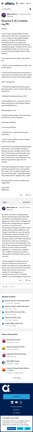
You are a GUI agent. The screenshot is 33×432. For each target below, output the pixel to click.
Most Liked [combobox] (27, 202)
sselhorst (15, 349)
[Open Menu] (30, 9)
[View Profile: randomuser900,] (4, 369)
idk (15, 356)
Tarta (14, 308)
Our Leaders (16, 413)
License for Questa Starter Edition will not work (18, 368)
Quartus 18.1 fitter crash (13, 317)
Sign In (28, 3)
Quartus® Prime (7, 9)
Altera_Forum (11, 14)
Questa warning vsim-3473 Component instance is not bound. (18, 347)
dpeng (14, 325)
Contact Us (16, 396)
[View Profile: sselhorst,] (4, 348)
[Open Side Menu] (2, 3)
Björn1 (14, 314)
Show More (17, 378)
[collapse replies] (16, 206)
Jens (16, 342)
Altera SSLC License (13, 361)
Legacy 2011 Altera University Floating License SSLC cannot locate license (18, 354)
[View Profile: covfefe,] (4, 362)
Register (22, 3)
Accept (27, 428)
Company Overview (16, 406)
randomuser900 (19, 372)
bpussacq (17, 303)
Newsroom (17, 409)
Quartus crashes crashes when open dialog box (17, 306)
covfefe (16, 363)
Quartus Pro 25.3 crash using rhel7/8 (17, 300)
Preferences (11, 428)
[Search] (17, 3)
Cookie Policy (17, 423)
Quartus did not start (13, 340)
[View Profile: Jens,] (4, 341)
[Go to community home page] (10, 3)
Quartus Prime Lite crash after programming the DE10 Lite (15, 312)
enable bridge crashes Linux (14, 323)
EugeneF (15, 320)
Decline (20, 428)
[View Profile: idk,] (4, 355)
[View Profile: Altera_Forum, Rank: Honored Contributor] (3, 15)
